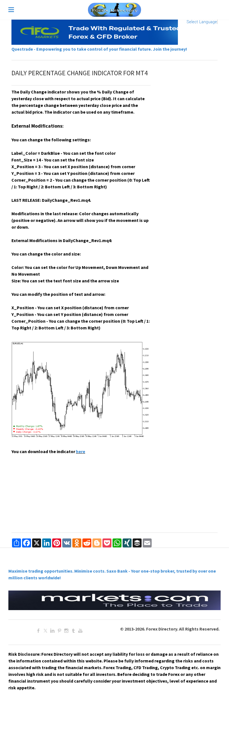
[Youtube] (80, 630)
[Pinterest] (59, 630)
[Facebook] (38, 630)
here (80, 451)
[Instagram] (66, 630)
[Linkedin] (52, 630)
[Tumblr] (73, 630)
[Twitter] (45, 630)
